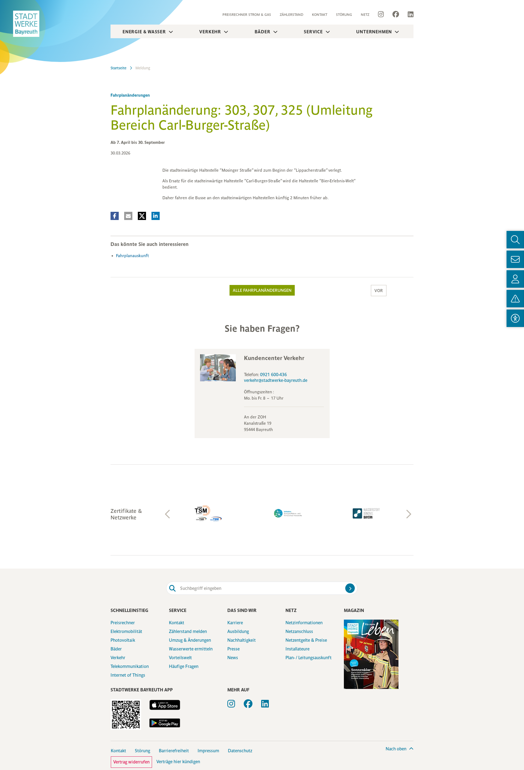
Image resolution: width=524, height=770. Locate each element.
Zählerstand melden (188, 631)
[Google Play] (164, 722)
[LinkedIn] (408, 14)
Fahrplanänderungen (130, 95)
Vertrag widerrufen (131, 762)
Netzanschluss (299, 631)
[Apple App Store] (164, 705)
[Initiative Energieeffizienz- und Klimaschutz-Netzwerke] (288, 513)
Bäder (262, 31)
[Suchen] (350, 588)
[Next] (408, 514)
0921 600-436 (273, 374)
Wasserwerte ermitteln (191, 649)
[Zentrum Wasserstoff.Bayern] (366, 513)
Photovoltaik (123, 640)
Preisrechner (123, 622)
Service (313, 31)
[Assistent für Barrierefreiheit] (515, 318)
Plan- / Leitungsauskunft (308, 657)
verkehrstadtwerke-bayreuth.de (275, 380)
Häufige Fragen (183, 666)
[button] (115, 216)
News (232, 657)
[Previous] (167, 514)
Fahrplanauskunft (132, 255)
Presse (233, 649)
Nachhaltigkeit (241, 640)
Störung (344, 15)
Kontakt (319, 15)
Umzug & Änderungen (190, 640)
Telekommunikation (130, 666)
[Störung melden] (515, 298)
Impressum (208, 750)
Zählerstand (291, 15)
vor (378, 290)
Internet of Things (128, 675)
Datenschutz (240, 750)
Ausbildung (238, 631)
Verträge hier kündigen (178, 761)
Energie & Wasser (144, 31)
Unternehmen (374, 31)
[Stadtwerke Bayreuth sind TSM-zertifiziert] (210, 513)
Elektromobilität (126, 631)
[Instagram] (381, 14)
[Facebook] (395, 14)
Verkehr (210, 31)
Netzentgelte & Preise (306, 640)
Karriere (235, 622)
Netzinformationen (304, 622)
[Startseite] (26, 24)
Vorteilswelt (180, 657)
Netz (365, 15)
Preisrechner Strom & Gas (246, 15)
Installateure (297, 649)
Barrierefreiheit (174, 750)
